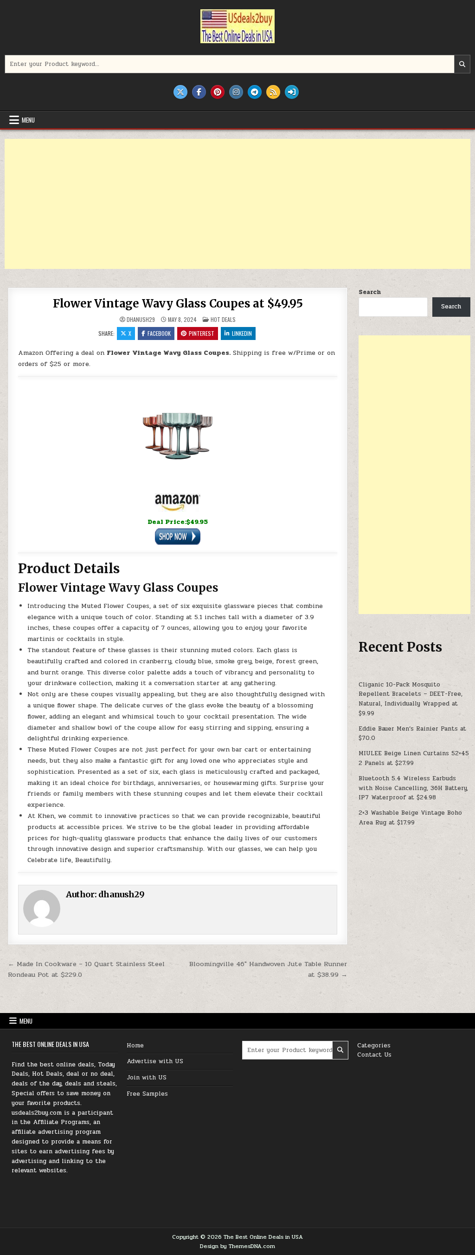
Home (135, 1045)
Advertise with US (155, 1061)
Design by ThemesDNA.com (237, 1246)
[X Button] (180, 92)
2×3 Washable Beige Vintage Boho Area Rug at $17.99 (410, 817)
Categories (374, 1045)
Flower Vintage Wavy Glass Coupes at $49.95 (178, 303)
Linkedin (242, 333)
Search (370, 292)
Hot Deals (223, 319)
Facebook (159, 333)
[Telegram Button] (255, 92)
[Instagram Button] (236, 92)
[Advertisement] (237, 204)
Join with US (147, 1077)
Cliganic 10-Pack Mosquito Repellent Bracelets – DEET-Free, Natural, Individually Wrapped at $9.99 (410, 699)
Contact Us (374, 1054)
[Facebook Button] (199, 92)
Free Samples (147, 1093)
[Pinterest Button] (218, 92)
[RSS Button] (273, 92)
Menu (28, 119)
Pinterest (201, 333)
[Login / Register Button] (292, 92)
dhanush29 (141, 319)
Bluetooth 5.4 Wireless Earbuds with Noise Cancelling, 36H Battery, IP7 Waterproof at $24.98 (413, 788)
